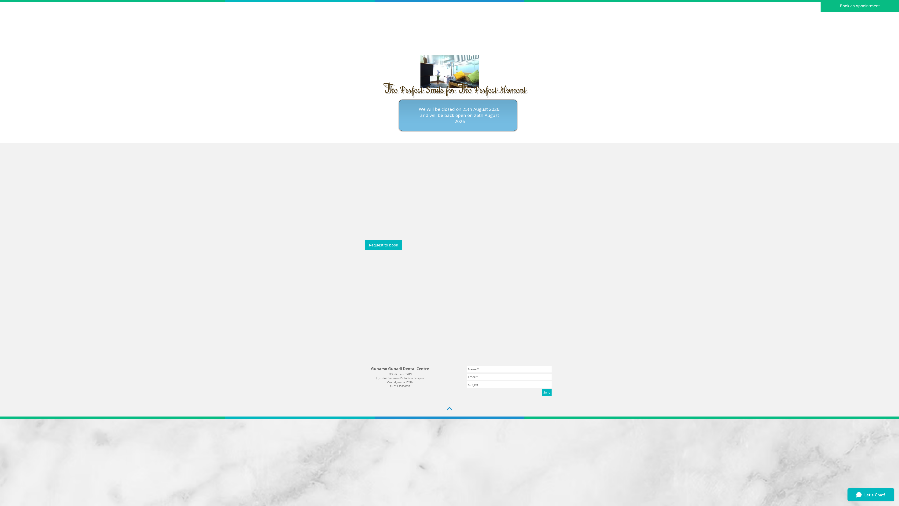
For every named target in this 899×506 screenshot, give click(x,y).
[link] (383, 245)
